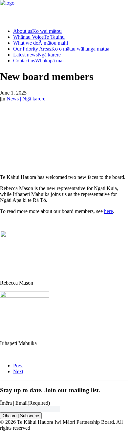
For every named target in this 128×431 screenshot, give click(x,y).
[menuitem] (70, 31)
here (108, 211)
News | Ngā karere (26, 98)
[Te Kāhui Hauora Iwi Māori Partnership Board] (64, 11)
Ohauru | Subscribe (21, 415)
